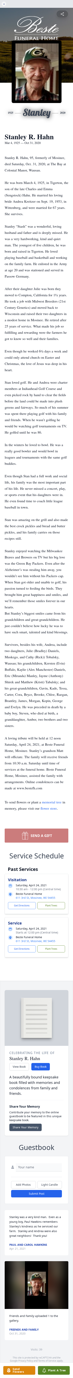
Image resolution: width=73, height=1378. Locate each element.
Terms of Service (47, 1360)
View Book (19, 1066)
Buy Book (41, 1066)
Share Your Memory (25, 1127)
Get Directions (22, 905)
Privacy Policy (25, 1360)
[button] (36, 1285)
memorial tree (52, 802)
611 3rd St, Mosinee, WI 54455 (35, 898)
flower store (48, 808)
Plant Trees (51, 905)
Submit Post (36, 1193)
